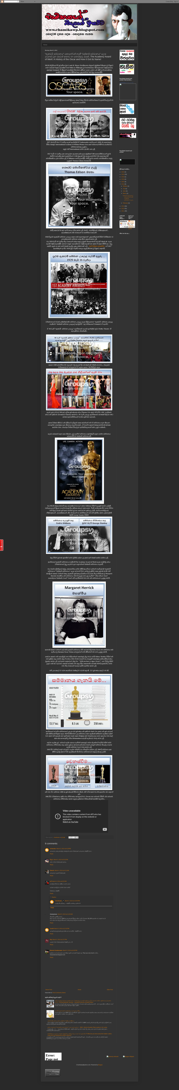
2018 (123, 177)
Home (45, 45)
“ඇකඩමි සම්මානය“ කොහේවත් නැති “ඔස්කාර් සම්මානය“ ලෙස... (128, 198)
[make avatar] (128, 146)
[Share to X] (73, 837)
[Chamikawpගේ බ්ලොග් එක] (128, 99)
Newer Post (48, 989)
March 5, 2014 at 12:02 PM (61, 928)
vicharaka (53, 848)
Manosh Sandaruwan (56, 950)
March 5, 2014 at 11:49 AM (65, 914)
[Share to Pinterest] (77, 837)
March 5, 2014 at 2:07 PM (60, 939)
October (125, 186)
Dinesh (52, 870)
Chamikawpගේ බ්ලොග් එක (126, 82)
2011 (123, 211)
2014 (123, 184)
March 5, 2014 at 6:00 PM (70, 950)
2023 (123, 172)
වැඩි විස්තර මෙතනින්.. (97, 246)
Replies (54, 897)
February (125, 203)
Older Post (110, 989)
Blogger (100, 1065)
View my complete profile (131, 227)
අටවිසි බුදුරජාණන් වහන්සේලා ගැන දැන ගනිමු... (68, 1011)
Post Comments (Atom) (59, 992)
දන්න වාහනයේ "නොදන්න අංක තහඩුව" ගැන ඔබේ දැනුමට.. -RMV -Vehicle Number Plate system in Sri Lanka (77, 1027)
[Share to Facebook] (75, 837)
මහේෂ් (52, 928)
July (124, 188)
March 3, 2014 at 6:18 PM (63, 848)
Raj (51, 939)
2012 (123, 208)
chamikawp (58, 901)
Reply (51, 854)
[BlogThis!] (71, 837)
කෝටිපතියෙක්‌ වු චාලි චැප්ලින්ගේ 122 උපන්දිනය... (61, 1021)
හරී (51, 881)
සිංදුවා (51, 859)
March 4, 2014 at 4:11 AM (62, 870)
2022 (123, 174)
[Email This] (69, 837)
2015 (123, 181)
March (125, 193)
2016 (123, 179)
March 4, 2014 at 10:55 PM (72, 901)
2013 (123, 206)
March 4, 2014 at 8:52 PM (59, 881)
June (124, 191)
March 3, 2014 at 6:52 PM (61, 859)
